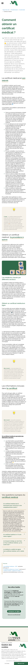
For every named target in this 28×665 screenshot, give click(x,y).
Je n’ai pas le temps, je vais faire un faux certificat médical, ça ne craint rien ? (12, 542)
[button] (2, 3)
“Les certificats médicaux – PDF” (10, 566)
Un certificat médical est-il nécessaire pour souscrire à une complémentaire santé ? (12, 505)
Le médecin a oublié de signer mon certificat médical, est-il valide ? (13, 551)
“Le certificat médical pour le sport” (11, 569)
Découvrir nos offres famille (14, 614)
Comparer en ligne (14, 611)
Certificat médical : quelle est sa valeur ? (12, 570)
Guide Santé (22, 9)
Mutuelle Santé (14, 9)
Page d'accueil (6, 9)
